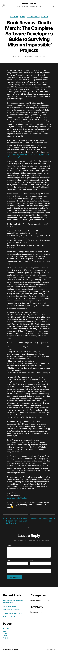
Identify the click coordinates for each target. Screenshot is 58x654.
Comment (10, 545)
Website (9, 568)
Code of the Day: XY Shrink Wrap (13, 613)
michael (18, 56)
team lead (44, 16)
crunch (22, 16)
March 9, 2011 (29, 56)
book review (14, 16)
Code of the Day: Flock (10, 617)
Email (32, 560)
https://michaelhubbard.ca (17, 498)
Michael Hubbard (29, 4)
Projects (5, 638)
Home (5, 636)
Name (9, 560)
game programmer (33, 16)
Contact (5, 633)
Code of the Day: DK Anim (11, 610)
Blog (4, 631)
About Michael (7, 629)
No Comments (41, 56)
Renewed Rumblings (9, 606)
